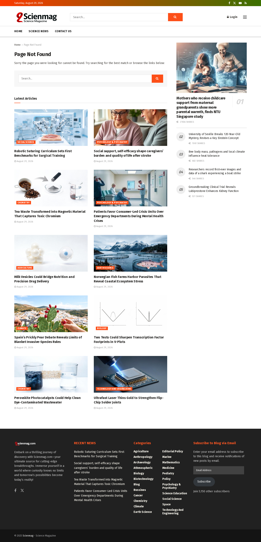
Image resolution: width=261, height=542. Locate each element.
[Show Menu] (245, 17)
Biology (102, 328)
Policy (166, 479)
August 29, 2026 (24, 161)
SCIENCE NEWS (39, 31)
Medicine (168, 468)
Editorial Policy (172, 451)
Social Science (26, 142)
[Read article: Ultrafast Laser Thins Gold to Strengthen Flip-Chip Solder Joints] (130, 374)
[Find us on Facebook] (229, 3)
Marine (166, 457)
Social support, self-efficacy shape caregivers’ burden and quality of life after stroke (98, 468)
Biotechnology (143, 479)
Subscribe (204, 481)
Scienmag (28, 535)
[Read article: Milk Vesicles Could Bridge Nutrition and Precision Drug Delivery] (51, 253)
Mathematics (171, 462)
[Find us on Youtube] (240, 3)
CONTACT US (63, 31)
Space (166, 504)
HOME (18, 31)
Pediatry (168, 473)
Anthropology (143, 457)
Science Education (174, 493)
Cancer (138, 495)
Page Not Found (32, 44)
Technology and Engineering (114, 389)
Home (17, 44)
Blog (137, 484)
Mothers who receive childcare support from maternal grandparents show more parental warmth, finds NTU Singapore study (200, 107)
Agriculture (25, 268)
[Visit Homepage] (36, 17)
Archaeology (142, 462)
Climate (22, 328)
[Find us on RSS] (245, 3)
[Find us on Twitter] (234, 3)
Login (233, 17)
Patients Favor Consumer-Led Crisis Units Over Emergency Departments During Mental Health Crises (129, 216)
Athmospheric (143, 468)
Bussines (140, 490)
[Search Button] (175, 17)
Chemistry (24, 203)
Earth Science (105, 268)
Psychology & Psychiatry (112, 142)
